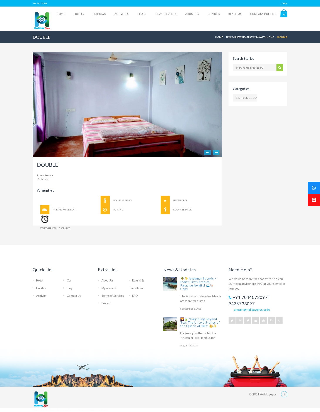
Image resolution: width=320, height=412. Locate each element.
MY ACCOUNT (40, 3)
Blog (69, 288)
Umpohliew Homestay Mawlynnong (250, 37)
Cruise (142, 13)
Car (69, 280)
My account (108, 288)
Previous (207, 152)
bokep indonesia (67, 410)
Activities (122, 13)
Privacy (106, 303)
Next (216, 152)
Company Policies (263, 13)
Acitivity (41, 295)
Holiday (41, 288)
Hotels (79, 13)
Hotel (39, 280)
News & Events (166, 13)
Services (214, 13)
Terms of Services (112, 295)
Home (61, 13)
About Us (192, 13)
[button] (314, 200)
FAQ (135, 295)
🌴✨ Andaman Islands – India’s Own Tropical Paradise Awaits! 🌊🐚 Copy (198, 283)
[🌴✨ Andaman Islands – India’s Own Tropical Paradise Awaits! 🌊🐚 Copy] (170, 284)
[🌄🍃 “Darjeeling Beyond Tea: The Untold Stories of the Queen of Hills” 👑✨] (170, 324)
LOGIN (284, 3)
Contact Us (74, 295)
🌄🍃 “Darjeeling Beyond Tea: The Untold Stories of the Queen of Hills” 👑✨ (200, 322)
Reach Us (234, 13)
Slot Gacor (39, 410)
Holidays (99, 13)
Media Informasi (86, 410)
